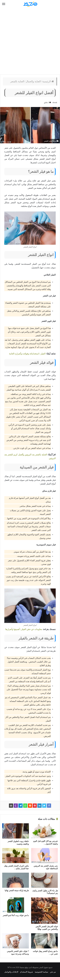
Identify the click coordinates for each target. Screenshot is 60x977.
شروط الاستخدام (26, 972)
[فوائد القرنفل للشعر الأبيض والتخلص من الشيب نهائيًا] (44, 910)
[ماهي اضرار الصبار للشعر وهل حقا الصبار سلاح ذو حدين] (15, 855)
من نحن (53, 972)
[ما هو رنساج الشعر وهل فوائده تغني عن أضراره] (44, 940)
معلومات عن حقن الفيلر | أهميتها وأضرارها (23, 629)
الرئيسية (46, 81)
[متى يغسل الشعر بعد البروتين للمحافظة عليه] (44, 855)
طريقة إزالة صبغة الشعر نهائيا (17, 890)
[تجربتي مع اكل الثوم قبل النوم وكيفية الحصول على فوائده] (44, 830)
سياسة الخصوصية (41, 972)
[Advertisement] (30, 41)
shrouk (54, 102)
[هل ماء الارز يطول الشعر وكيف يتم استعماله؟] (44, 880)
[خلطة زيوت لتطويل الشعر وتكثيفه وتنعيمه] (15, 830)
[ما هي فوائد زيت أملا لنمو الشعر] (15, 905)
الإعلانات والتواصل (11, 972)
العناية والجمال (33, 81)
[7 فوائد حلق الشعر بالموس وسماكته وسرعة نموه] (15, 940)
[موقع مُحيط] (30, 4)
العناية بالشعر (17, 81)
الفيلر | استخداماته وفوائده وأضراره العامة (27, 354)
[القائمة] (3, 4)
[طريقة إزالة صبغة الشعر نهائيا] (15, 880)
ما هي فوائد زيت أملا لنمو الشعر (16, 915)
